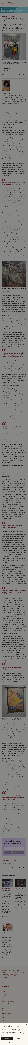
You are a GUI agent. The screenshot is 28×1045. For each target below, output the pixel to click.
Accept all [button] (7, 1038)
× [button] (26, 1024)
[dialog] (14, 1034)
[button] (13, 1043)
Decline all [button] (19, 1038)
